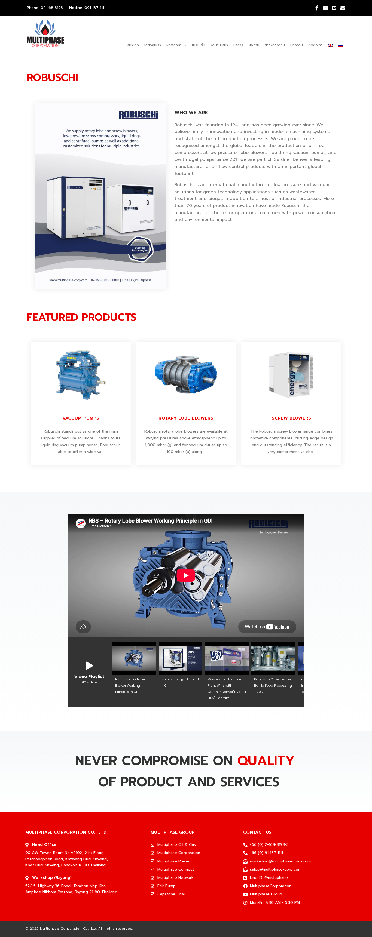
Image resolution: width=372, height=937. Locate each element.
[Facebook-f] (316, 7)
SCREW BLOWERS (291, 418)
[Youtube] (325, 7)
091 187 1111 (94, 8)
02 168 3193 (52, 8)
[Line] (334, 7)
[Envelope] (342, 7)
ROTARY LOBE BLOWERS (185, 418)
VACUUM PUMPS (80, 418)
